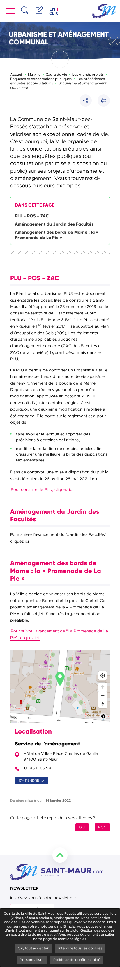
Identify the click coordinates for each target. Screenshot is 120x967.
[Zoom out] (102, 695)
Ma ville (34, 74)
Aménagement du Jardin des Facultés (54, 224)
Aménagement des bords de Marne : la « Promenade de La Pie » (56, 234)
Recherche (25, 16)
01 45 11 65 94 (37, 768)
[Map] (60, 686)
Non (102, 827)
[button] (104, 100)
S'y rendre (29, 780)
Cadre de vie (56, 74)
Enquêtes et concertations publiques (41, 79)
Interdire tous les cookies (80, 948)
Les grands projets (88, 74)
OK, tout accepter (33, 948)
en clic (54, 11)
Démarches (39, 16)
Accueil (16, 74)
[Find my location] (102, 675)
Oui (82, 827)
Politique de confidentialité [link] (76, 959)
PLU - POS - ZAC (32, 216)
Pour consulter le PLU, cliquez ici (42, 489)
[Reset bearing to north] (102, 704)
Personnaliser (32, 959)
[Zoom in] (102, 687)
